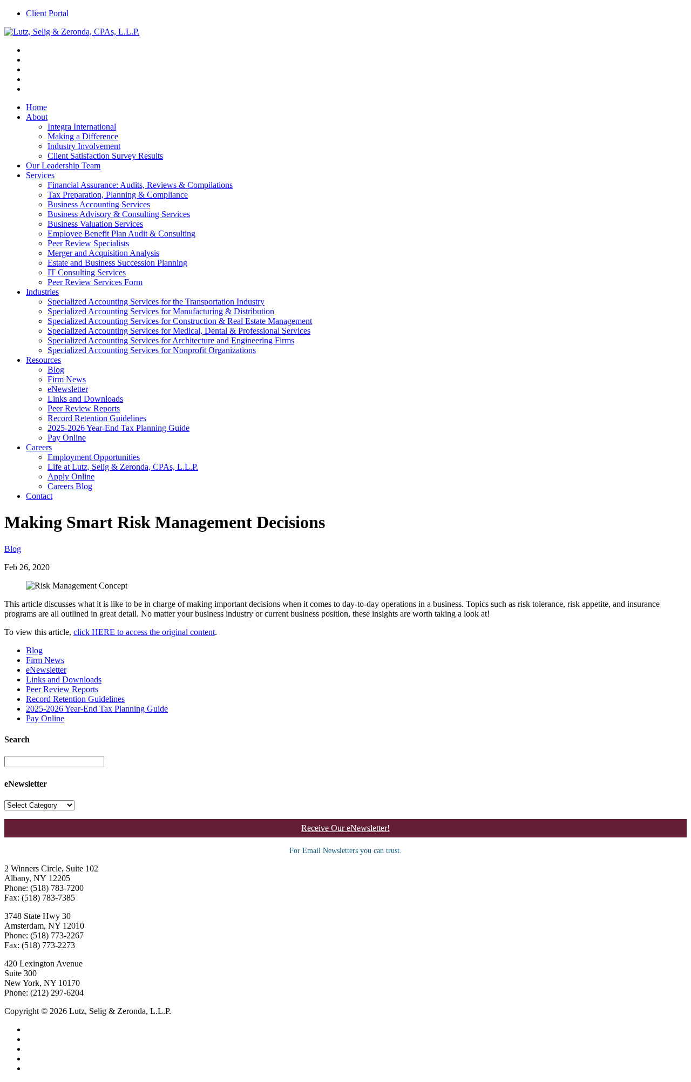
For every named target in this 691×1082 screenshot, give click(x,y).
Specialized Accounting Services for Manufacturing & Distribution (161, 311)
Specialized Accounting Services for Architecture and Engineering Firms (171, 340)
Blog (56, 369)
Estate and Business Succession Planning (117, 262)
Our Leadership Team (63, 165)
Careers (39, 447)
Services (40, 175)
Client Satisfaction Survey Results (105, 155)
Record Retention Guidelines (97, 418)
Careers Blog (70, 486)
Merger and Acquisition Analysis (103, 253)
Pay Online (67, 437)
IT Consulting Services (87, 272)
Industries (42, 291)
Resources (43, 359)
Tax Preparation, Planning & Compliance (118, 194)
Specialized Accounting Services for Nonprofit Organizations (152, 350)
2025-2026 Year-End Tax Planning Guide (118, 427)
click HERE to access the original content (144, 632)
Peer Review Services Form (95, 282)
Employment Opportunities (94, 457)
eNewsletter (68, 389)
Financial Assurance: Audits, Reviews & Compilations (140, 185)
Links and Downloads (85, 398)
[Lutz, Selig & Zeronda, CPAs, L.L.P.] (71, 31)
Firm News (67, 379)
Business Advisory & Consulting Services (119, 214)
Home (36, 107)
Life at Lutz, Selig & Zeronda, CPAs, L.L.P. (123, 466)
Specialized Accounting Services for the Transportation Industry (156, 301)
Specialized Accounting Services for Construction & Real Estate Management (180, 321)
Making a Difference (83, 136)
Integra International (82, 126)
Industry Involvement (84, 146)
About (37, 116)
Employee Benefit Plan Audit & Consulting (121, 233)
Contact (39, 496)
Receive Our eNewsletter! (345, 828)
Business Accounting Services (99, 204)
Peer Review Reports (84, 408)
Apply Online (71, 476)
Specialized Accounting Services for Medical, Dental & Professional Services (179, 330)
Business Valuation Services (95, 223)
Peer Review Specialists (88, 243)
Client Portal (47, 13)
